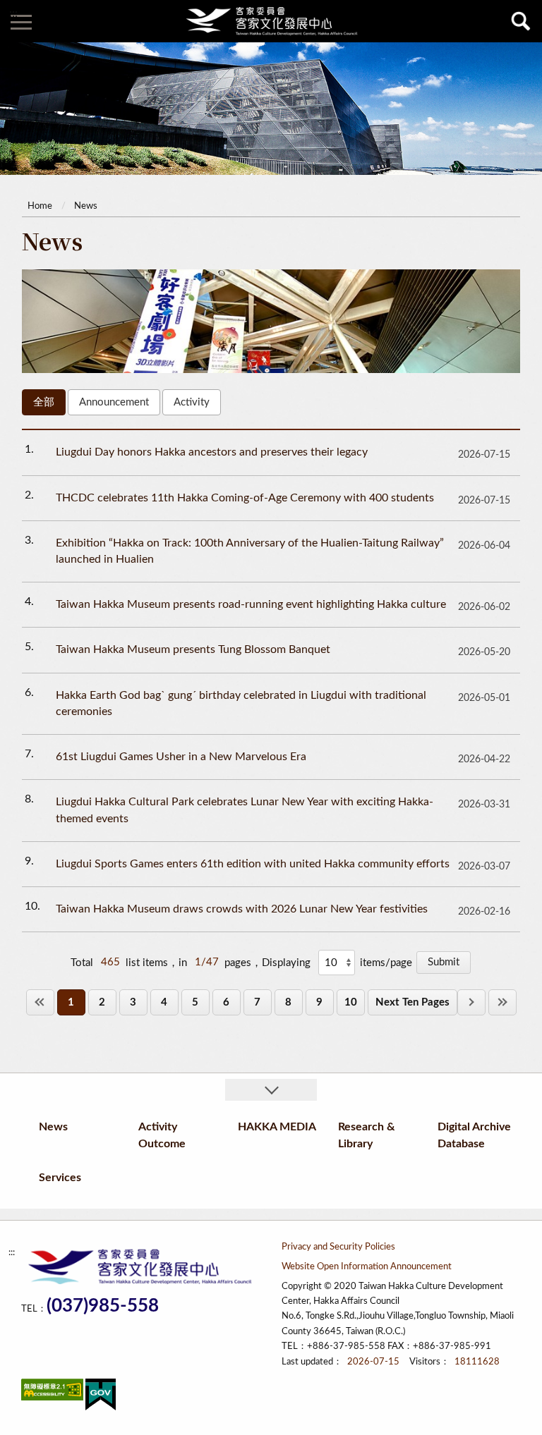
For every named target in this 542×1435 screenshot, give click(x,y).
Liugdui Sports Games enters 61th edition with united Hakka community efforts (253, 863)
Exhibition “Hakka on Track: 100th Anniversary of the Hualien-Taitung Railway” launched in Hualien (250, 551)
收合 (271, 1090)
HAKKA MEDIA (277, 1126)
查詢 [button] (521, 21)
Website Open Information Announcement (367, 1266)
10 (350, 1002)
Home (40, 206)
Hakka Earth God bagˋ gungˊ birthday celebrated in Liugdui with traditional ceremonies (241, 703)
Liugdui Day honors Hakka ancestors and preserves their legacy (212, 452)
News (85, 206)
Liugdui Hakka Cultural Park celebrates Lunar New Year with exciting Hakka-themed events (244, 810)
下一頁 (471, 1002)
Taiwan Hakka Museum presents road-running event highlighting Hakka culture (251, 604)
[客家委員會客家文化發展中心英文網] (271, 21)
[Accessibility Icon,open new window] (52, 1392)
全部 (43, 402)
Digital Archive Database (474, 1135)
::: (13, 13)
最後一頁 (502, 1002)
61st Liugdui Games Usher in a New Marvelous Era (181, 756)
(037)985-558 (103, 1306)
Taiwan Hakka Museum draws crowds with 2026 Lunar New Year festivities (242, 909)
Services (60, 1177)
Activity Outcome (162, 1135)
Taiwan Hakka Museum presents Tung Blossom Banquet (193, 649)
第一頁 (40, 1002)
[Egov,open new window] (100, 1397)
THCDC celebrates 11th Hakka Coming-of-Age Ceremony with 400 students (245, 497)
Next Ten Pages (412, 1002)
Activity (192, 402)
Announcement (114, 402)
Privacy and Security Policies (338, 1247)
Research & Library (366, 1135)
